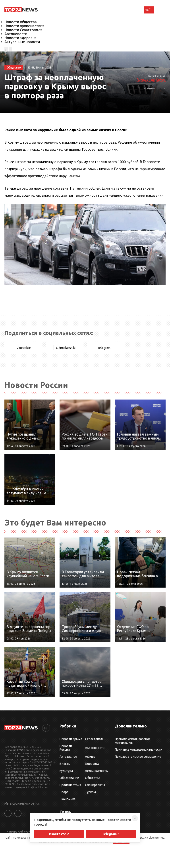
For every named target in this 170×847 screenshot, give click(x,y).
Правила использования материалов (132, 740)
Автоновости (15, 34)
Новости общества (20, 22)
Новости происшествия (24, 26)
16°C (149, 10)
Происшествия (70, 785)
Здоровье (92, 763)
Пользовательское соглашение (138, 756)
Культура (66, 771)
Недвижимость (96, 771)
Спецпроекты (95, 785)
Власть (65, 763)
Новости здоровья (20, 38)
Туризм (90, 792)
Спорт (64, 792)
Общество (92, 778)
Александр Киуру (151, 79)
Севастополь (94, 739)
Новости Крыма (71, 739)
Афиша (90, 756)
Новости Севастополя (23, 30)
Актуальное (68, 756)
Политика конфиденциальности (138, 749)
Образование (69, 778)
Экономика (67, 799)
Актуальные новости (22, 42)
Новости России (66, 747)
